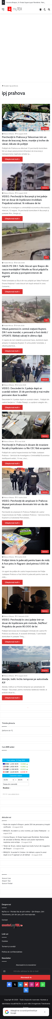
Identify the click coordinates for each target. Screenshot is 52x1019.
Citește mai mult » (12, 159)
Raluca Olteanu (9, 134)
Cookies (5, 941)
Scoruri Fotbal (7, 883)
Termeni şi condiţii (8, 946)
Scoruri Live (6, 878)
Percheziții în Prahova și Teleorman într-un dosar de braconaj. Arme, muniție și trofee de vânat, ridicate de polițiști (25, 140)
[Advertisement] (26, 47)
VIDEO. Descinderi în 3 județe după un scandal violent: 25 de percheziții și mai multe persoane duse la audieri (25, 392)
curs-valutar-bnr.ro (13, 794)
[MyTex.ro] (15, 9)
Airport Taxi (6, 881)
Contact (5, 920)
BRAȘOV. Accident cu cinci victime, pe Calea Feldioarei (24, 831)
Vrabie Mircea (8, 263)
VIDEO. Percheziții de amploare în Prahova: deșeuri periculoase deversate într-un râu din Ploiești (25, 504)
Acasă (5, 86)
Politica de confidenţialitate (12, 952)
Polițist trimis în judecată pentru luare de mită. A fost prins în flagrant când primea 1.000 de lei (26, 564)
